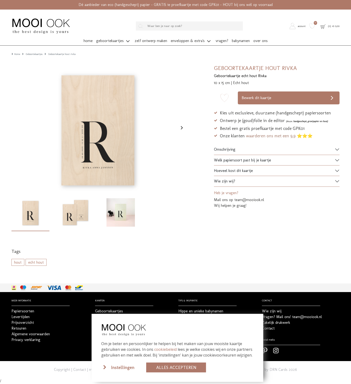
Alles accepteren (176, 367)
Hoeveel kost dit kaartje (233, 170)
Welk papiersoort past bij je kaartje (242, 160)
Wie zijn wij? (224, 181)
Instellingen (122, 367)
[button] (298, 26)
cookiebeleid (165, 349)
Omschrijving (224, 149)
